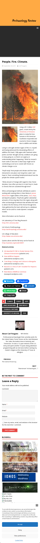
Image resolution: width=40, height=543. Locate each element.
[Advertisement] (20, 44)
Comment (5, 389)
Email (4, 410)
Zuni (30, 196)
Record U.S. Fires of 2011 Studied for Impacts (20, 267)
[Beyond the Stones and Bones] (20, 461)
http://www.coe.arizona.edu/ (12, 236)
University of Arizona (27, 132)
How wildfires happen (11, 256)
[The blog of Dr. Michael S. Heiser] (7, 501)
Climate (10, 301)
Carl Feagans (23, 66)
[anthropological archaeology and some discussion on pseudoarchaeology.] (20, 451)
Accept (20, 524)
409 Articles (24, 334)
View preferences (20, 536)
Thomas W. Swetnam (11, 309)
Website (4, 416)
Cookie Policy (19, 540)
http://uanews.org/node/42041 (13, 243)
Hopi (34, 196)
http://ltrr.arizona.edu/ (10, 223)
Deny (20, 530)
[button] (37, 505)
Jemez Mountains (10, 305)
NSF (34, 127)
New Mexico (23, 305)
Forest (18, 301)
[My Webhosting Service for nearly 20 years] (19, 481)
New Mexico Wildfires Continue (15, 272)
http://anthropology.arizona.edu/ (14, 229)
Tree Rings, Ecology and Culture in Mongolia (20, 261)
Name (4, 404)
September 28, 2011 (10, 66)
